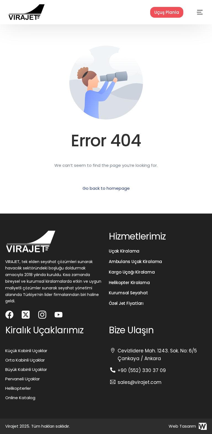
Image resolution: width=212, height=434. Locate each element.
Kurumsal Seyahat (128, 293)
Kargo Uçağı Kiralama (132, 272)
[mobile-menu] (194, 12)
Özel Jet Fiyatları (126, 303)
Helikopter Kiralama (129, 282)
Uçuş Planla (166, 12)
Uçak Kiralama (124, 251)
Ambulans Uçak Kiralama (135, 261)
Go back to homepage (106, 188)
